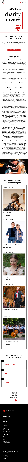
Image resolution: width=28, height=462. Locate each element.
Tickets (4, 426)
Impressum (5, 455)
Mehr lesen (8, 215)
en (22, 2)
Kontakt (4, 458)
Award (5, 437)
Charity (5, 434)
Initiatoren (5, 428)
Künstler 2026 (6, 424)
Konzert (5, 421)
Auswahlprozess (6, 442)
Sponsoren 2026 (6, 431)
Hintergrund (5, 439)
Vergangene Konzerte (7, 429)
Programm (5, 425)
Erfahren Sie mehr (14, 49)
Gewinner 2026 (6, 441)
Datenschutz (5, 456)
